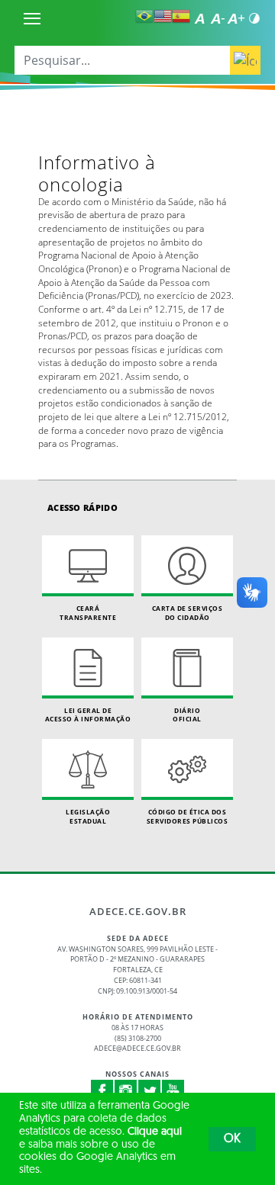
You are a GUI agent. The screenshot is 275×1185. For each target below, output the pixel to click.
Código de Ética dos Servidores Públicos (187, 816)
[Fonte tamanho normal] (199, 18)
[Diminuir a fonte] (218, 18)
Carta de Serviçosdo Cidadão (187, 612)
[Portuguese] (144, 16)
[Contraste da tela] (254, 18)
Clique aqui (155, 1132)
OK (232, 1139)
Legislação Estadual (88, 816)
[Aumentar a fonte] (236, 18)
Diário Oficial (187, 715)
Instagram (126, 1091)
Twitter (149, 1091)
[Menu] (32, 18)
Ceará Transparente (88, 612)
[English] (163, 16)
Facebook (102, 1091)
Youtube (173, 1091)
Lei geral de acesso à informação (88, 715)
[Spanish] (181, 16)
